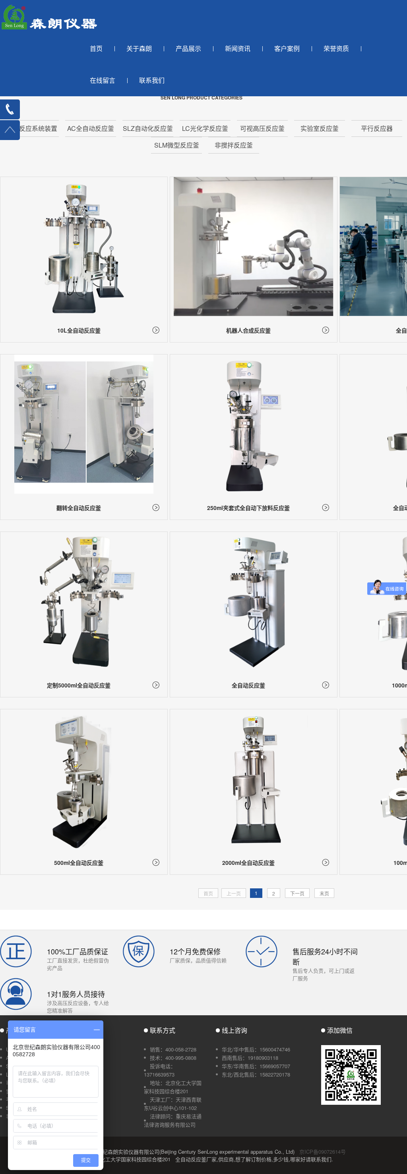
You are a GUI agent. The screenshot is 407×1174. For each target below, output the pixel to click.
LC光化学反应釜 (205, 128)
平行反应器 (377, 128)
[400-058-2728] (10, 109)
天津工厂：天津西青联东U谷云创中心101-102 (173, 1104)
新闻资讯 (237, 48)
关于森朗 (139, 48)
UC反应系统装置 (33, 128)
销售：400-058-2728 (173, 1049)
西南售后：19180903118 (250, 1057)
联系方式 (162, 1030)
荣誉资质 (336, 48)
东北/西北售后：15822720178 (256, 1074)
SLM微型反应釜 (176, 145)
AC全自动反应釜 (90, 128)
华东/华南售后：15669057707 (256, 1066)
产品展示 (188, 48)
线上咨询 (234, 1030)
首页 (96, 48)
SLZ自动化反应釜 (148, 128)
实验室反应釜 (319, 128)
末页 (324, 893)
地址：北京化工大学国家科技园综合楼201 (173, 1087)
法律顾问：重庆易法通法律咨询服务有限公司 (173, 1120)
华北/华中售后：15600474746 (256, 1049)
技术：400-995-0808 (173, 1057)
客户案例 (287, 48)
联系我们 (152, 80)
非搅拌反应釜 (234, 145)
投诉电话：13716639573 (160, 1070)
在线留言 (102, 80)
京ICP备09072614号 (322, 1151)
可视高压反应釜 (262, 128)
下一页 (297, 893)
